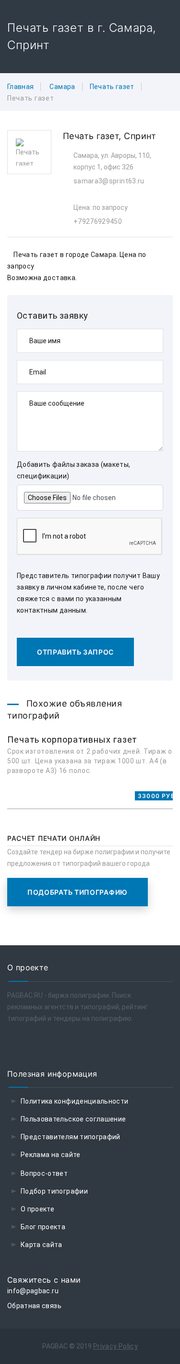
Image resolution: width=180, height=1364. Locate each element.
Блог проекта (43, 1227)
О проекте (37, 1209)
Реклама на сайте (51, 1154)
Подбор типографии (54, 1191)
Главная (20, 86)
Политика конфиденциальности (74, 1101)
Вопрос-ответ (44, 1173)
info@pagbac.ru (33, 1291)
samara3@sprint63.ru (108, 181)
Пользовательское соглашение (73, 1119)
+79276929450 (97, 221)
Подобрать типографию (77, 892)
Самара (62, 86)
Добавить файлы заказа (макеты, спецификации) (74, 470)
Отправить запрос (75, 652)
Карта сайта (41, 1244)
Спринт (140, 136)
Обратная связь (34, 1306)
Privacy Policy (115, 1346)
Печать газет (112, 86)
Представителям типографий (70, 1137)
